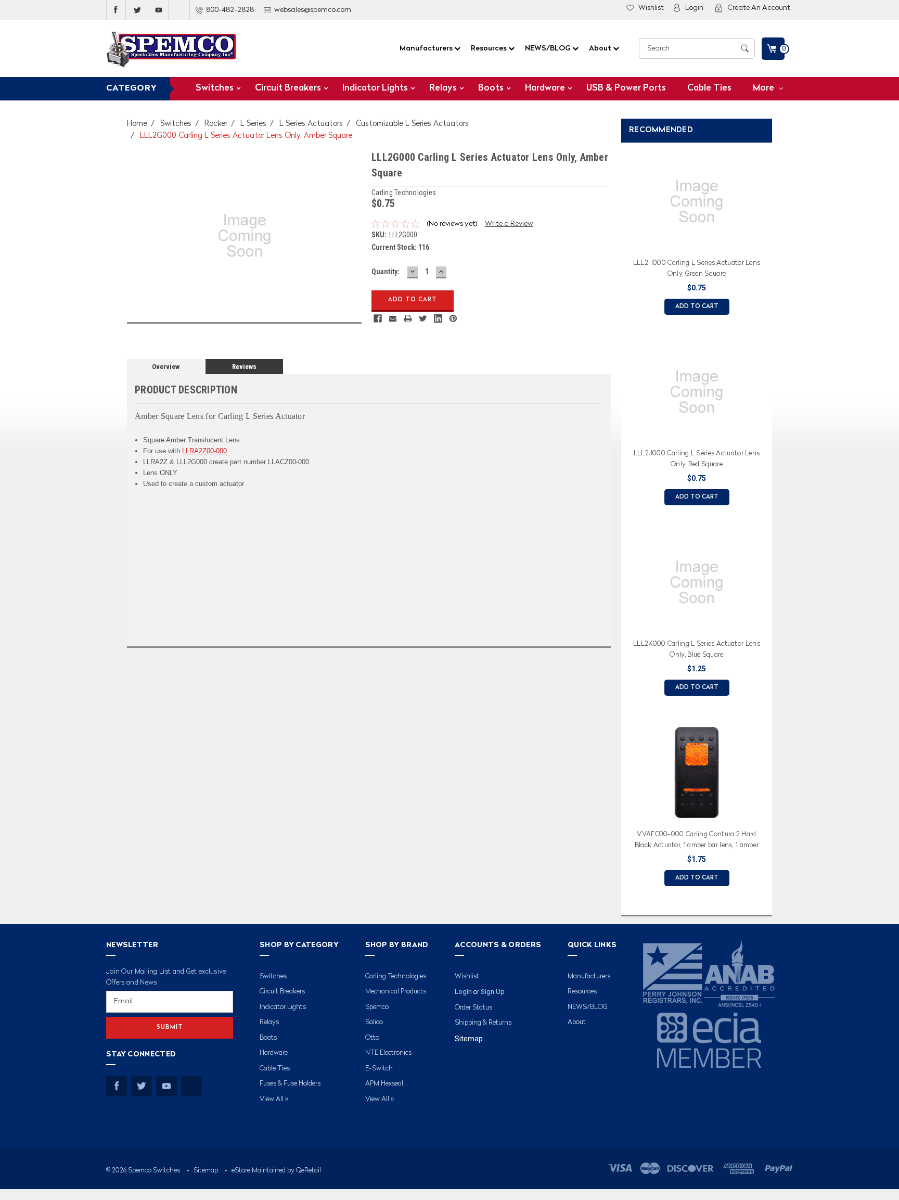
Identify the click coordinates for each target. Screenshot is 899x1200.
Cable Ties (709, 88)
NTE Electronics (388, 1053)
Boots (491, 88)
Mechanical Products (395, 991)
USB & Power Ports (626, 88)
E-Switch (379, 1068)
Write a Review (509, 223)
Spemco (377, 1007)
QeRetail (308, 1170)
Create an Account (758, 7)
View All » (274, 1099)
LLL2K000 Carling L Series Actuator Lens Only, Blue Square (696, 649)
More (764, 88)
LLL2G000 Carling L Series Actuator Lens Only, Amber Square (246, 136)
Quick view (696, 241)
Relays (443, 88)
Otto (372, 1038)
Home (137, 124)
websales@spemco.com (312, 10)
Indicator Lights (375, 88)
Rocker (215, 124)
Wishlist (651, 7)
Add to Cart (696, 307)
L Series (253, 124)
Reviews (244, 367)
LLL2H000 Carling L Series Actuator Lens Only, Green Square (697, 268)
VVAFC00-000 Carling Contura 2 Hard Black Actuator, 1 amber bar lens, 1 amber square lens (697, 841)
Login (694, 7)
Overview (165, 367)
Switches (215, 88)
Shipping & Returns (483, 1022)
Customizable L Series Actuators (412, 124)
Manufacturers (427, 48)
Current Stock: (400, 247)
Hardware (545, 88)
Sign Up (493, 991)
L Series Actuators (311, 124)
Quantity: (385, 271)
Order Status (473, 1007)
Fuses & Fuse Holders (290, 1083)
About (601, 48)
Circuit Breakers (288, 88)
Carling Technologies (395, 976)
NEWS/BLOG (548, 48)
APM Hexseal (384, 1083)
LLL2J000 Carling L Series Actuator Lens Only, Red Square (697, 459)
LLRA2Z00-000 (204, 451)
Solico (374, 1022)
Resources (489, 48)
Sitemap (469, 1039)
